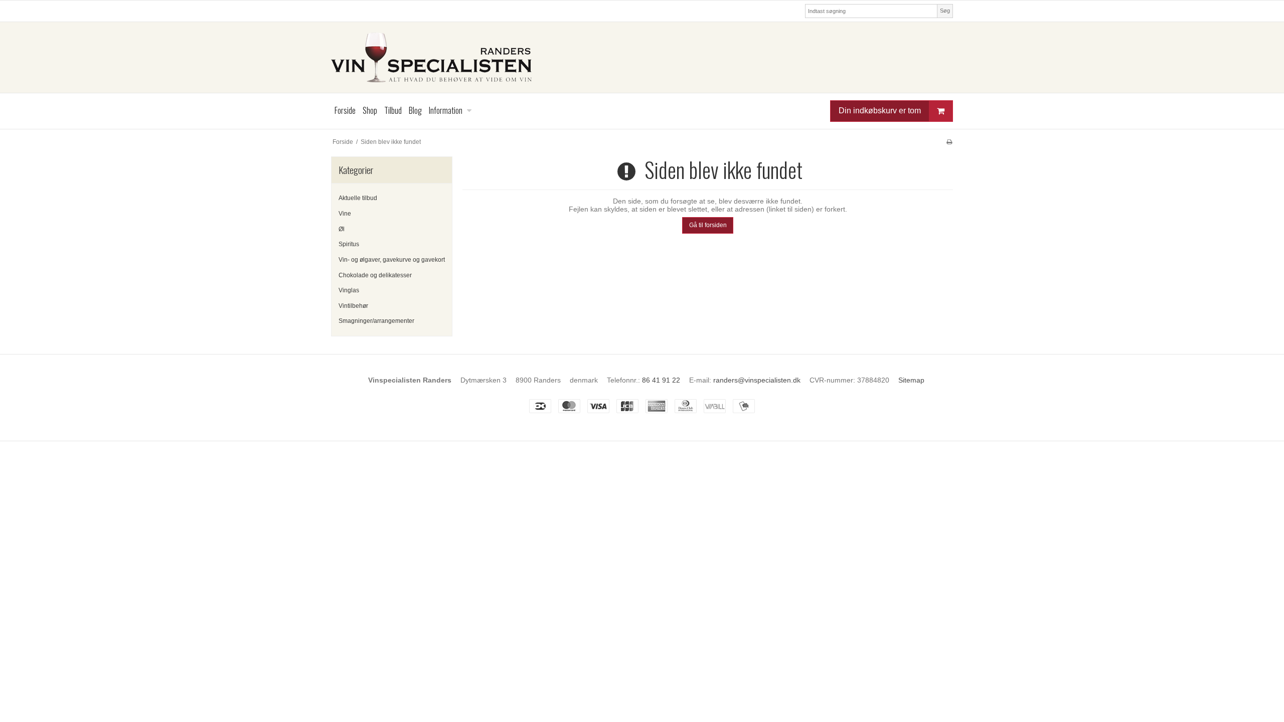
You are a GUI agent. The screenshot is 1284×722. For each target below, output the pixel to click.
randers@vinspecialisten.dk (756, 380)
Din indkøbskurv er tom (880, 110)
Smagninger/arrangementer (376, 320)
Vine (345, 213)
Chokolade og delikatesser (375, 275)
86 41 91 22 (661, 380)
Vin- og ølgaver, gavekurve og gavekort (392, 259)
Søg (945, 11)
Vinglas (349, 290)
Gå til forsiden (708, 225)
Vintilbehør (353, 305)
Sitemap (911, 380)
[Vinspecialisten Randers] (642, 57)
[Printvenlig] (949, 141)
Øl (342, 229)
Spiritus (349, 244)
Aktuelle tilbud (358, 198)
